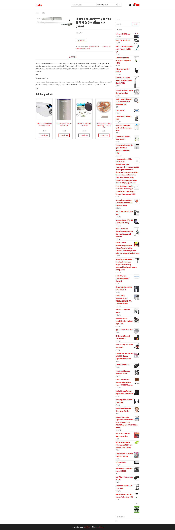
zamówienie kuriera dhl (85, 48)
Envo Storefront (100, 527)
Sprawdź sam (81, 40)
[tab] (74, 57)
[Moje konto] (130, 4)
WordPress (87, 527)
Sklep (37, 13)
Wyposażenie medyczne (94, 46)
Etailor (39, 5)
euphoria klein (105, 46)
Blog (43, 13)
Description (72, 57)
